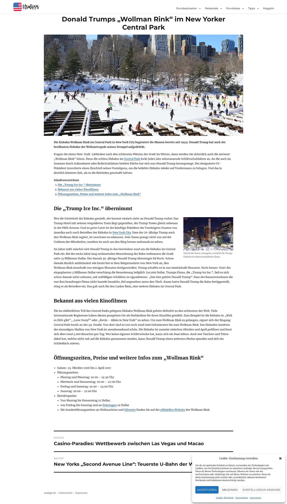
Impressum (255, 498)
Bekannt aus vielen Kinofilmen (78, 189)
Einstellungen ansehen (261, 489)
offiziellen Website (172, 409)
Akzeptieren (207, 489)
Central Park (132, 158)
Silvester (130, 409)
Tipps (251, 8)
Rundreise (233, 8)
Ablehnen (230, 489)
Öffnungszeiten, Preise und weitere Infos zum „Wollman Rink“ (99, 194)
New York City (121, 232)
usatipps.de (50, 493)
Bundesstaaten (186, 8)
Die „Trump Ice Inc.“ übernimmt (79, 184)
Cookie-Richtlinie (225, 498)
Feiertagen (109, 405)
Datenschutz (241, 498)
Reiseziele (211, 8)
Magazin (268, 8)
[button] (280, 458)
